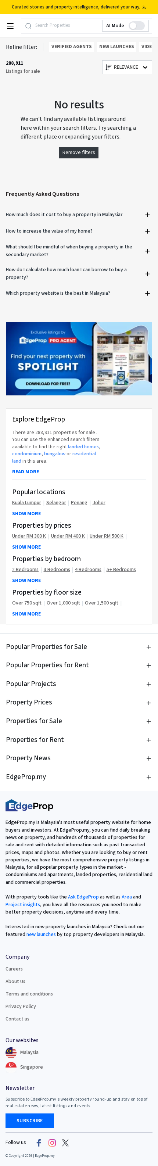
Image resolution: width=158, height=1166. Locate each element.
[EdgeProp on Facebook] (39, 1143)
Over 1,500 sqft (101, 603)
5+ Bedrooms (121, 569)
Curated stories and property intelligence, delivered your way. (76, 7)
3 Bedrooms (57, 569)
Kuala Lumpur (26, 502)
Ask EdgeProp (83, 897)
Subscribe (30, 1120)
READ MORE (25, 471)
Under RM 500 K (106, 536)
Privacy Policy (21, 1006)
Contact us (17, 1019)
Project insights (23, 904)
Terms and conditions (29, 994)
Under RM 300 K (29, 536)
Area (126, 897)
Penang (79, 502)
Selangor (56, 502)
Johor (99, 502)
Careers (14, 969)
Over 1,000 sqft (63, 603)
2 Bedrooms (25, 569)
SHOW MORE (26, 513)
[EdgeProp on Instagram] (52, 1143)
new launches (41, 934)
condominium (27, 454)
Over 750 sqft (27, 603)
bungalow (54, 454)
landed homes (83, 447)
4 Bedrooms (88, 569)
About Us (15, 981)
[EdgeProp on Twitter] (65, 1143)
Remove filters (78, 152)
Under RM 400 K (68, 536)
